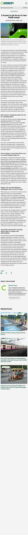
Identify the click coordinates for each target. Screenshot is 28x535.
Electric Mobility (14, 11)
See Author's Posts (14, 297)
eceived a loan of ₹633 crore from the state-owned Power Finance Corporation (13, 161)
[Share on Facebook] (11, 273)
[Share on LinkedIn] (1, 273)
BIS (19, 119)
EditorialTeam (11, 20)
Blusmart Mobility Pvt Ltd (8, 168)
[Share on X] (6, 273)
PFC (14, 163)
